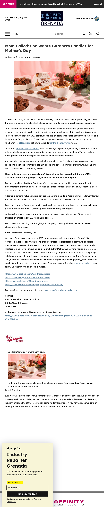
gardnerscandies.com (84, 263)
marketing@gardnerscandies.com (61, 290)
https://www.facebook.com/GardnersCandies (27, 274)
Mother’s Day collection (27, 148)
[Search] (84, 34)
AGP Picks (8, 4)
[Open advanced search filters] (90, 34)
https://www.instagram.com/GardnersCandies (27, 277)
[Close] (49, 446)
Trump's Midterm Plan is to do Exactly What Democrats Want (48, 4)
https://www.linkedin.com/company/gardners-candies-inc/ (34, 284)
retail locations (23, 143)
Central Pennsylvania (59, 143)
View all (98, 4)
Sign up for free (27, 494)
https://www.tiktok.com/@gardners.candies (26, 281)
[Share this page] (97, 33)
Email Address (15, 482)
